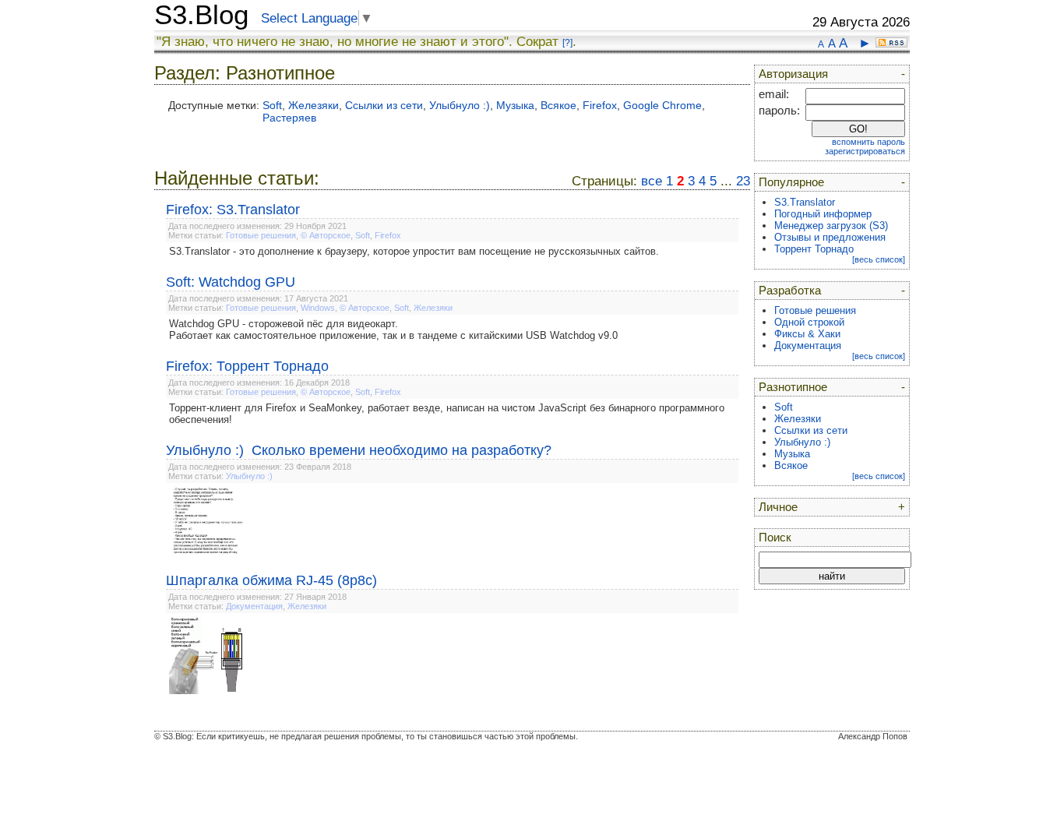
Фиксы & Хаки (807, 334)
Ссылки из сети (384, 105)
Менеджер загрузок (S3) (831, 225)
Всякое (558, 105)
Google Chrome (662, 105)
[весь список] (878, 259)
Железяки (313, 105)
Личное (778, 507)
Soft (272, 105)
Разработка (790, 290)
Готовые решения (261, 235)
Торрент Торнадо (814, 249)
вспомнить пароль (868, 141)
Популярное (791, 182)
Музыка (515, 105)
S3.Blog (201, 15)
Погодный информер (823, 214)
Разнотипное (793, 387)
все (651, 181)
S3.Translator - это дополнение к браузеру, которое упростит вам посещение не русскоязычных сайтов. (414, 251)
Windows (318, 307)
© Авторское (326, 235)
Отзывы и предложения (830, 237)
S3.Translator (804, 202)
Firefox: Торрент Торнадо (247, 366)
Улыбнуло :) (459, 105)
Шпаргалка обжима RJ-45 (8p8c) (271, 580)
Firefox (600, 105)
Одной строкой (809, 322)
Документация (254, 606)
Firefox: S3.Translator (233, 209)
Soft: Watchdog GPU (230, 282)
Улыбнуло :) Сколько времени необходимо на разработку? (358, 450)
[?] (567, 42)
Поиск (775, 537)
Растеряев (289, 117)
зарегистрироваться (865, 151)
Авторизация (793, 74)
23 (743, 181)
